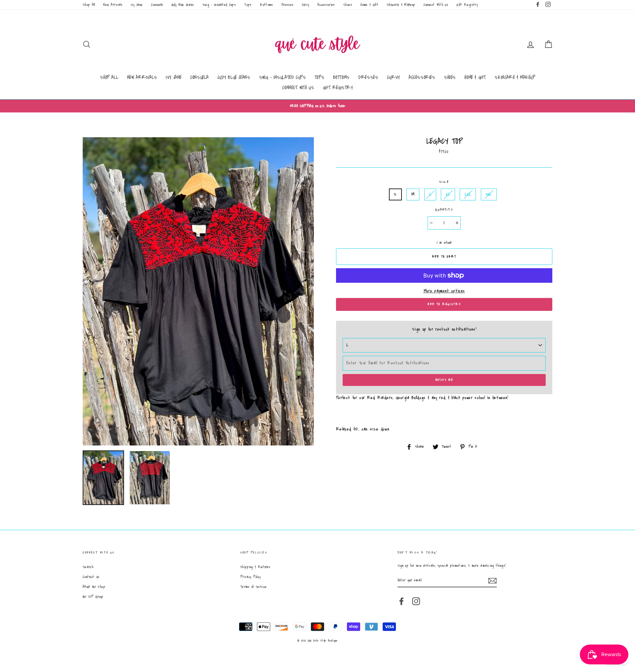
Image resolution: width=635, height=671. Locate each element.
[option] (317, 106)
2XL (468, 194)
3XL (489, 194)
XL (448, 194)
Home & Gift (369, 5)
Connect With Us (436, 5)
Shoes (347, 5)
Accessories (326, 5)
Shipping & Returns (255, 567)
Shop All (89, 5)
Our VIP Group (93, 597)
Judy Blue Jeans (182, 5)
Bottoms (266, 5)
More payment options (444, 291)
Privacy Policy (250, 577)
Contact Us (91, 577)
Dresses (287, 5)
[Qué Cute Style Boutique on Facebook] (401, 601)
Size (444, 182)
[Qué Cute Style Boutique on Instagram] (416, 601)
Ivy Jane (137, 5)
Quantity (444, 209)
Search (88, 567)
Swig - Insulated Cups (219, 5)
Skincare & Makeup (401, 5)
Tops (247, 5)
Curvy (305, 5)
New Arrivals (112, 5)
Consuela (157, 5)
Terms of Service (253, 587)
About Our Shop (94, 587)
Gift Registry (467, 5)
